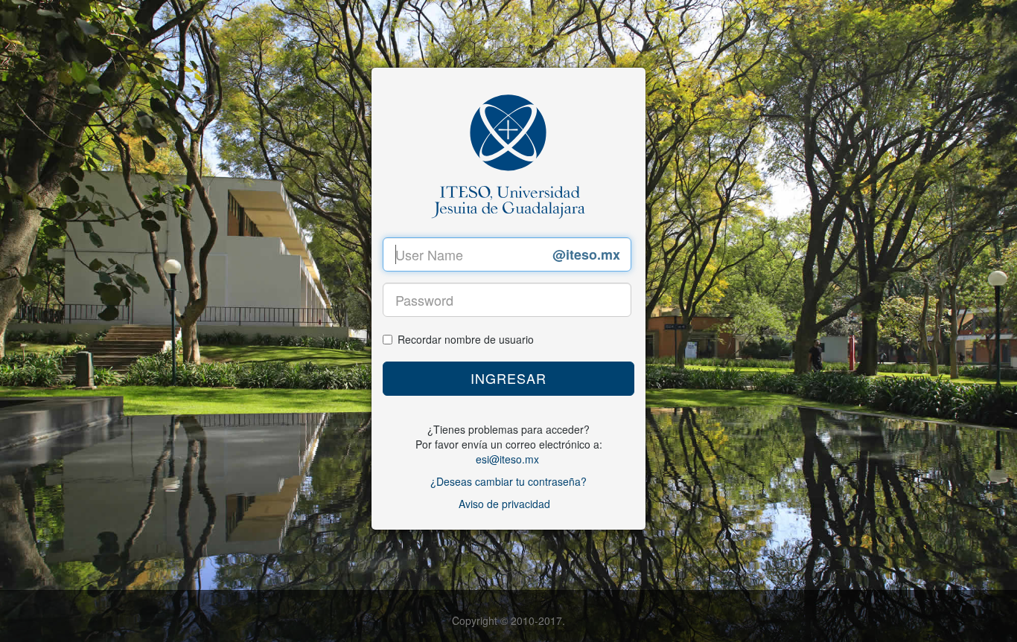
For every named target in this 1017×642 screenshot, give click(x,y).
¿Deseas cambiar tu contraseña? (508, 481)
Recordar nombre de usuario (466, 339)
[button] (508, 379)
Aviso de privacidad (504, 503)
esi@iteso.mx (507, 459)
